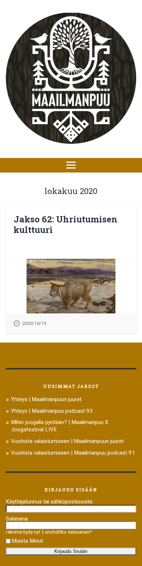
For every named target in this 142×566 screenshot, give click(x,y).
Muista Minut (27, 541)
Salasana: (17, 518)
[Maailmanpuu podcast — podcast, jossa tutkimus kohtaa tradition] (71, 79)
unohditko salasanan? (68, 532)
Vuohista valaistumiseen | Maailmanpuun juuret (67, 441)
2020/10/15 (34, 323)
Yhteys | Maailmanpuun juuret (46, 399)
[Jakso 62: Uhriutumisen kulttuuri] (71, 286)
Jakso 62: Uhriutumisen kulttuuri (65, 224)
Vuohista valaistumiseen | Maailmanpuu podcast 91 (73, 453)
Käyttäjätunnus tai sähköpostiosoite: (50, 501)
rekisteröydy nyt (23, 532)
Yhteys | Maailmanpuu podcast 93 (52, 411)
